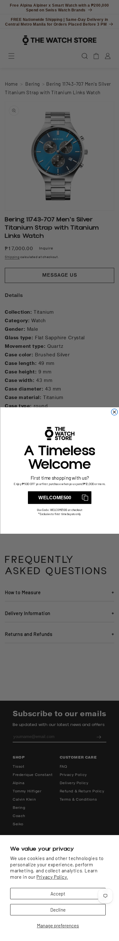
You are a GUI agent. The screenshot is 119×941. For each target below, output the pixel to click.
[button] (59, 497)
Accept (57, 893)
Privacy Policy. (52, 877)
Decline (58, 910)
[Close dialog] (114, 412)
